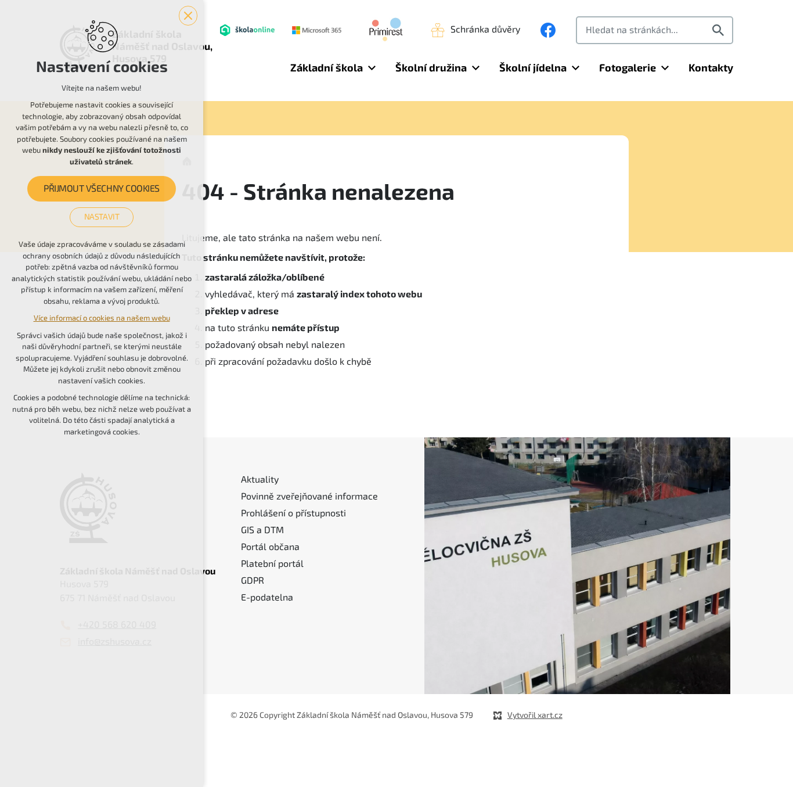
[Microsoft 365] (316, 30)
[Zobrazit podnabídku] (371, 68)
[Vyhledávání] (654, 30)
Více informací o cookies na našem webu (102, 318)
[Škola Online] (247, 30)
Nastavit (102, 216)
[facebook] (548, 30)
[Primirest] (386, 30)
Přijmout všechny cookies (101, 189)
